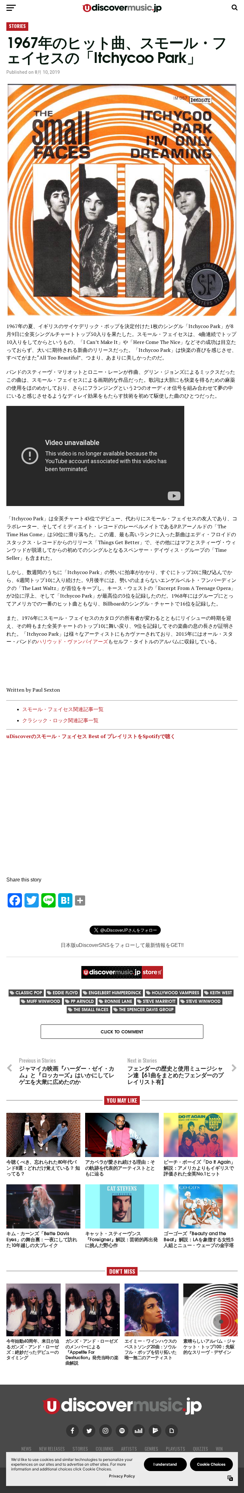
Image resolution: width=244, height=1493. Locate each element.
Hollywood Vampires (175, 993)
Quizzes (200, 1448)
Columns (104, 1448)
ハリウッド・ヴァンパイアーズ (72, 641)
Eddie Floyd (65, 993)
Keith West (221, 993)
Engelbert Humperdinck (115, 993)
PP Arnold (82, 1001)
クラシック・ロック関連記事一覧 (60, 720)
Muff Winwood (43, 1001)
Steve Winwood (203, 1001)
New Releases (52, 1448)
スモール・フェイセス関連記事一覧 (63, 709)
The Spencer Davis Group (146, 1009)
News (26, 1448)
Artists (129, 1448)
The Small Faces (91, 1009)
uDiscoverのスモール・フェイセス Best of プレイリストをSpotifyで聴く (90, 736)
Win (219, 1448)
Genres (151, 1448)
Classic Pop (29, 993)
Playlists (175, 1448)
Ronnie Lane (118, 1001)
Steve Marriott (159, 1001)
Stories (80, 1448)
